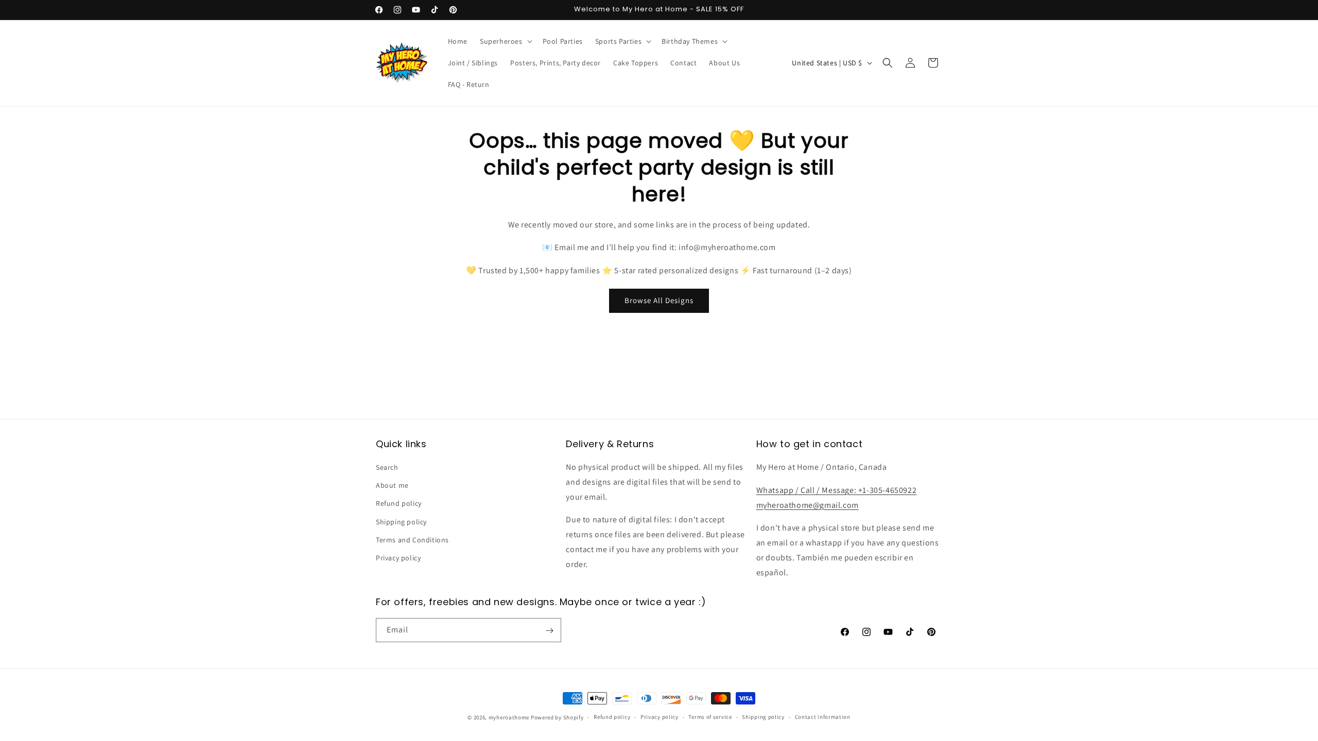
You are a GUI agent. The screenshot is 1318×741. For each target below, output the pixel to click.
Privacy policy (398, 558)
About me (392, 485)
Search (387, 467)
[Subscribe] (549, 631)
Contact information (823, 716)
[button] (505, 41)
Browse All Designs (659, 300)
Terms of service (710, 716)
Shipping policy (401, 521)
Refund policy (399, 503)
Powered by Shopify (557, 717)
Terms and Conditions (412, 539)
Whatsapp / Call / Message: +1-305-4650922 (836, 490)
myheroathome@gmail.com (807, 505)
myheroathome (509, 717)
